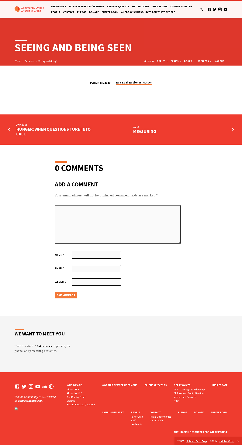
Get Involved (140, 6)
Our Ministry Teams (76, 397)
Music (176, 400)
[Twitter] (215, 9)
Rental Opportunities (160, 416)
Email (59, 268)
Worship (71, 400)
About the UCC (74, 393)
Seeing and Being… (48, 61)
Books (188, 61)
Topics (161, 61)
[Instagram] (220, 9)
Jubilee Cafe (160, 6)
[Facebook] (209, 9)
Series (175, 61)
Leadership (136, 424)
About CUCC (73, 389)
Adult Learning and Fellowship (189, 389)
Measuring (144, 131)
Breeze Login (110, 12)
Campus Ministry (181, 6)
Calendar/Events (118, 6)
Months (219, 61)
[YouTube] (225, 9)
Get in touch (44, 346)
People (55, 12)
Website (60, 282)
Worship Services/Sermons (86, 6)
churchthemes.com (30, 401)
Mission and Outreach (185, 397)
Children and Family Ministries (189, 393)
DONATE (94, 12)
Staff (133, 420)
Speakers (203, 61)
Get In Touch (156, 420)
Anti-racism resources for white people (148, 12)
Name (59, 255)
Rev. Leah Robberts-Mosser (134, 82)
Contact (68, 12)
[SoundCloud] (44, 386)
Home (18, 61)
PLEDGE (81, 12)
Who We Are (58, 6)
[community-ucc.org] (51, 386)
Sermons (29, 61)
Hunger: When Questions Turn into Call (53, 132)
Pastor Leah (137, 416)
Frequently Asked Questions (81, 404)
